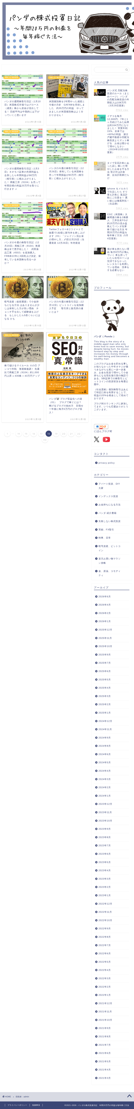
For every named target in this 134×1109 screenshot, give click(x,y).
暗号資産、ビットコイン (110, 548)
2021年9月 (105, 1028)
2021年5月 (105, 1061)
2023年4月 (105, 870)
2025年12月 (105, 630)
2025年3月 (105, 696)
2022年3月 (105, 978)
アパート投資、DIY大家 (109, 486)
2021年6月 (105, 1053)
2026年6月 (105, 596)
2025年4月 (105, 688)
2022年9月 (105, 928)
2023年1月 (105, 895)
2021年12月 (105, 1003)
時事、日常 (105, 538)
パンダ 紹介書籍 (108, 513)
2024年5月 (105, 762)
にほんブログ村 (103, 431)
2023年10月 (105, 821)
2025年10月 (105, 646)
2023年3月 (105, 879)
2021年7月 (105, 1045)
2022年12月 (105, 904)
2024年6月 (105, 754)
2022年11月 (105, 912)
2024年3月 (105, 779)
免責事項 (36, 1105)
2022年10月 (105, 920)
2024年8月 (105, 746)
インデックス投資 (108, 496)
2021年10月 (105, 1020)
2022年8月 (105, 937)
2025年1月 (105, 713)
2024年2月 (105, 787)
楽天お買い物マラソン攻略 (110, 560)
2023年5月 (105, 862)
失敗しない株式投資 (110, 521)
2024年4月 (105, 771)
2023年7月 (105, 845)
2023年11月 (105, 812)
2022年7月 (105, 945)
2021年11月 (105, 1011)
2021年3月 (105, 1078)
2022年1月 (105, 995)
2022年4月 (105, 970)
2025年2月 (105, 704)
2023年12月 (105, 804)
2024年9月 (105, 737)
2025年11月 (105, 638)
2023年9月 (105, 829)
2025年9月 (105, 654)
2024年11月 (105, 729)
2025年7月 (105, 663)
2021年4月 (105, 1069)
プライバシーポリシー (17, 1105)
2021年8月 (105, 1036)
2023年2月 (105, 887)
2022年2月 (105, 987)
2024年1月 (105, 796)
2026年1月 (105, 621)
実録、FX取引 (106, 529)
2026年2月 (105, 613)
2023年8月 (105, 837)
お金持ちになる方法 (110, 504)
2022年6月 (105, 953)
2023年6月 (105, 854)
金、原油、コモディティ (110, 573)
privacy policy (107, 463)
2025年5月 (105, 679)
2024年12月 (105, 721)
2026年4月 (105, 605)
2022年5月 (105, 962)
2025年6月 (105, 671)
